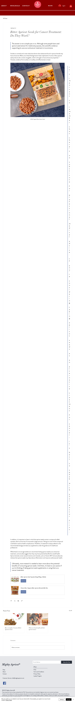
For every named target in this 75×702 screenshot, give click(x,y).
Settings (62, 699)
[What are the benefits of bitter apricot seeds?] (37, 619)
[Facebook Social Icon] (4, 683)
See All (70, 610)
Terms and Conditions (39, 672)
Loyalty (38, 676)
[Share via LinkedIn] (18, 600)
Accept (68, 699)
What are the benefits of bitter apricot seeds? (37, 628)
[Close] (73, 699)
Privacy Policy (9, 700)
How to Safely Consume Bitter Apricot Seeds (13, 628)
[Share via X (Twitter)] (14, 600)
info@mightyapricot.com (18, 678)
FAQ (35, 670)
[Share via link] (22, 600)
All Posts (5, 18)
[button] (71, 5)
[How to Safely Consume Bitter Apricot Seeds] (13, 619)
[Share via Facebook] (11, 600)
